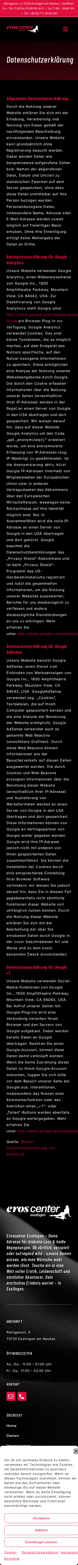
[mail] (10, 1396)
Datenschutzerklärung (40, 1552)
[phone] (22, 1396)
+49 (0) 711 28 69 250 (43, 13)
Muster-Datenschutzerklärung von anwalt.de (30, 1147)
